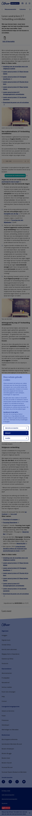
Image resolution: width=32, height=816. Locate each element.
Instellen (7, 438)
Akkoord (7, 433)
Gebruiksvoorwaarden (11, 428)
